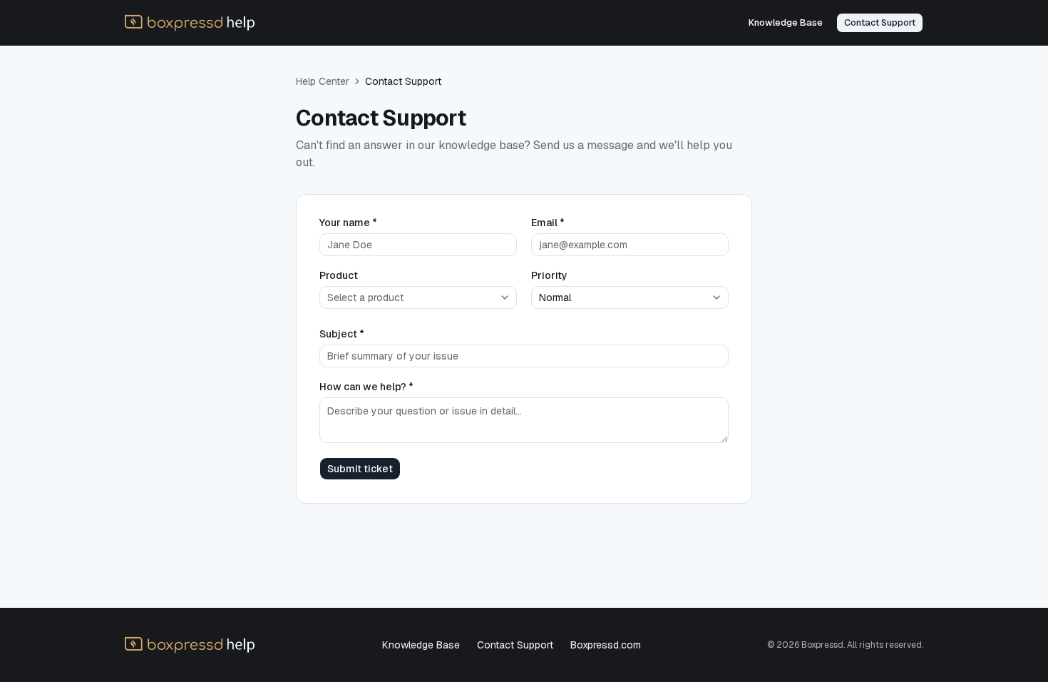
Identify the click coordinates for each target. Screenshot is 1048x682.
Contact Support (515, 644)
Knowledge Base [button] (786, 22)
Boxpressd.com (605, 644)
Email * (548, 223)
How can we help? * (366, 387)
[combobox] (418, 297)
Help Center (322, 81)
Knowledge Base (421, 644)
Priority (549, 275)
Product (338, 275)
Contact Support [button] (879, 22)
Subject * (341, 334)
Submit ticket (360, 468)
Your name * (348, 223)
